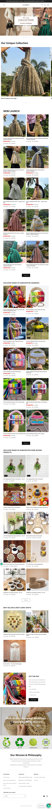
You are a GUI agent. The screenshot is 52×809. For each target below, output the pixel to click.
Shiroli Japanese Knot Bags (9, 98)
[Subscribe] (24, 796)
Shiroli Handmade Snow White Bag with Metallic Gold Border (36, 372)
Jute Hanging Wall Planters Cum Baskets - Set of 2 (14, 479)
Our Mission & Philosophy (39, 777)
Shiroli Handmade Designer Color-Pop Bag (35, 433)
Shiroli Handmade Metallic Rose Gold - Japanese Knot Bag (13, 234)
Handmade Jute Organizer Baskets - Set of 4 (12, 592)
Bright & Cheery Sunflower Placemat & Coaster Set (37, 507)
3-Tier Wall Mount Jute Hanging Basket (34, 564)
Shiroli (24, 805)
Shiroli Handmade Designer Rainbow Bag (12, 371)
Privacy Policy (6, 777)
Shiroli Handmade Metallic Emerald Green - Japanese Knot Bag (12, 265)
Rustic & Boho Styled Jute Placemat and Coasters (14, 564)
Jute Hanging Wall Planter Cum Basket (34, 479)
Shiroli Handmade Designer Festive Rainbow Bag (13, 402)
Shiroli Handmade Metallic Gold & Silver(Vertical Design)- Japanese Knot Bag (13, 170)
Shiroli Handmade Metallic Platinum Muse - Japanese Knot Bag (35, 170)
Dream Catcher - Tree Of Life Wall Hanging (12, 663)
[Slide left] (23, 102)
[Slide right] (28, 102)
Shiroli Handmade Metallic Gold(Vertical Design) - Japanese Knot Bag (14, 139)
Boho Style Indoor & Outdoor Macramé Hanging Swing (36, 635)
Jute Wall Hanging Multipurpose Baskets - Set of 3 (14, 535)
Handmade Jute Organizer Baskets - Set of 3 (35, 592)
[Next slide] (28, 37)
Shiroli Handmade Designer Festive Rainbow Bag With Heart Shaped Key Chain (13, 310)
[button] (4, 4)
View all (26, 275)
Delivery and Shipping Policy (9, 780)
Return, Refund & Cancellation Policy (10, 784)
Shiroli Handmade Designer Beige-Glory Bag (35, 309)
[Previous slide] (23, 37)
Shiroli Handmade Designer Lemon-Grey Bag (35, 341)
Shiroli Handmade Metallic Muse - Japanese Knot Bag (36, 202)
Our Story (36, 780)
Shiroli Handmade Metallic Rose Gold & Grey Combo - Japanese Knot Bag (37, 265)
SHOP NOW (33, 699)
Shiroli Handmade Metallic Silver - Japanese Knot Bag (14, 202)
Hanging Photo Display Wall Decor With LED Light (14, 634)
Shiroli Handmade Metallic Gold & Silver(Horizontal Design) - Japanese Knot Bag (37, 234)
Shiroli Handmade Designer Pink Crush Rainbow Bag (14, 433)
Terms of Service (6, 788)
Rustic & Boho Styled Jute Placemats (34, 535)
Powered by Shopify (28, 805)
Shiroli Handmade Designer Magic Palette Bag (13, 341)
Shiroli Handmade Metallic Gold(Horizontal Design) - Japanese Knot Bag (37, 139)
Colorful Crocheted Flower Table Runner (11, 507)
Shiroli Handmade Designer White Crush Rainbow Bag (36, 403)
